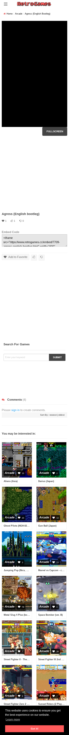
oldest (61, 415)
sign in (15, 410)
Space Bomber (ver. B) (50, 615)
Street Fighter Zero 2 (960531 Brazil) (23, 704)
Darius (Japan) (46, 481)
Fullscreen (55, 131)
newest (53, 415)
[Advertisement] (34, 173)
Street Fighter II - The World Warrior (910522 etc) (30, 659)
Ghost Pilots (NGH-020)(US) (18, 525)
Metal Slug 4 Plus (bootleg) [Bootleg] (24, 615)
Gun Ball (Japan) (47, 525)
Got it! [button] (34, 728)
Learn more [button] (13, 719)
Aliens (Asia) (11, 481)
